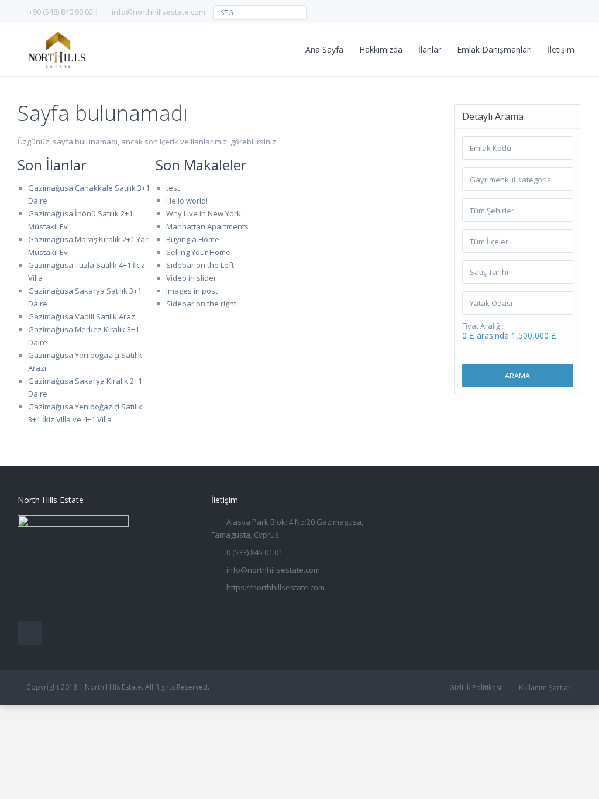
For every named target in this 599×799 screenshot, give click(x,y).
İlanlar (429, 49)
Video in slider (191, 278)
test (173, 187)
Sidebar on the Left (200, 265)
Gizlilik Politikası (475, 688)
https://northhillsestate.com (275, 587)
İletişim (561, 49)
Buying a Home (192, 239)
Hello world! (187, 200)
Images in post (192, 290)
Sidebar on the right (201, 303)
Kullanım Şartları (546, 688)
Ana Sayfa (324, 49)
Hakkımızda (380, 49)
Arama (517, 375)
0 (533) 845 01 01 (254, 552)
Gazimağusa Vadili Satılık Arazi (82, 316)
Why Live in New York (203, 213)
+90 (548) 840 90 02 (61, 11)
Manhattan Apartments (207, 226)
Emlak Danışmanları (494, 49)
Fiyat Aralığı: (483, 326)
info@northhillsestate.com (158, 11)
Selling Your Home (198, 252)
